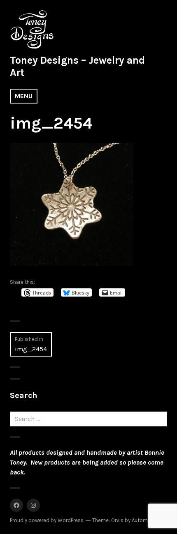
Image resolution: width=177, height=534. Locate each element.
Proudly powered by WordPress (47, 520)
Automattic (145, 520)
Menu (24, 96)
